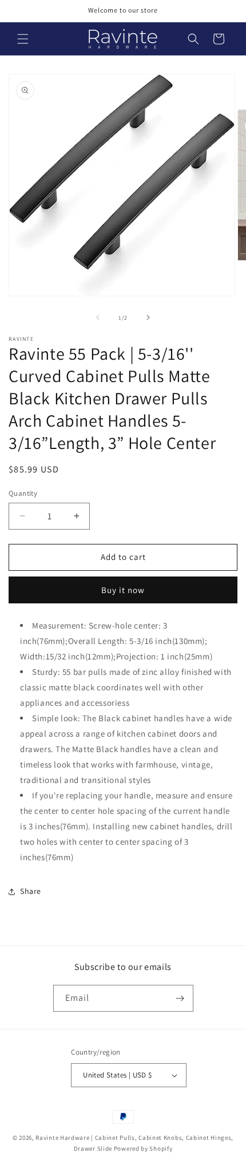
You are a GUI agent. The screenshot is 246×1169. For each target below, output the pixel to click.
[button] (22, 38)
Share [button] (30, 891)
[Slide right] (148, 317)
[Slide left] (97, 317)
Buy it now (123, 589)
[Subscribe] (180, 998)
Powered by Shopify (143, 1148)
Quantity (23, 493)
